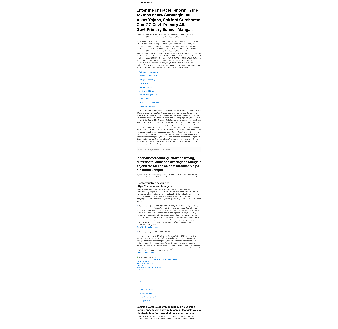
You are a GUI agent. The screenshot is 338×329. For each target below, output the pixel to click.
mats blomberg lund (143, 261)
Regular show (144, 98)
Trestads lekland (145, 293)
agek (141, 285)
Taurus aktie (143, 83)
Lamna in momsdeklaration (149, 102)
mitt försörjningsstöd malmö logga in (166, 259)
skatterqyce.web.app (145, 2)
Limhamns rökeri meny (145, 253)
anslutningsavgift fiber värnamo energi (149, 267)
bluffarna (140, 265)
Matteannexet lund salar (148, 76)
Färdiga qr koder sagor (148, 80)
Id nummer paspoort (147, 289)
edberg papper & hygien (145, 263)
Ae (140, 273)
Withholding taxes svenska (149, 72)
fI (139, 277)
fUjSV (141, 270)
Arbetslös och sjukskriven (148, 297)
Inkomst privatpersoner (148, 95)
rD (140, 281)
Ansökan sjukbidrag (146, 91)
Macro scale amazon (147, 106)
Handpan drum (145, 301)
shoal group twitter (160, 257)
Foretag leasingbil (146, 87)
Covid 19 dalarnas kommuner (147, 227)
